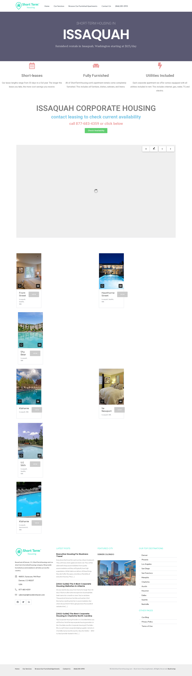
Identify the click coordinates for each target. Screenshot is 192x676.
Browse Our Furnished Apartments (83, 6)
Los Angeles (147, 564)
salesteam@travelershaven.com (32, 595)
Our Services (59, 6)
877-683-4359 (24, 589)
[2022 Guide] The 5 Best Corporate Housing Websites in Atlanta (73, 585)
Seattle (145, 600)
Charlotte (146, 582)
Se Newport (107, 409)
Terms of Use (147, 626)
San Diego (146, 568)
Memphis (145, 577)
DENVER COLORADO (106, 554)
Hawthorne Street (108, 294)
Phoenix (145, 559)
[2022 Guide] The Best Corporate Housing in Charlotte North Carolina (74, 614)
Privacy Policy (147, 622)
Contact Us (106, 6)
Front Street (22, 294)
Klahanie (24, 408)
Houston (145, 591)
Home (47, 6)
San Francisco (147, 573)
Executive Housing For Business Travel (72, 555)
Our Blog (145, 617)
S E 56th (23, 464)
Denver (145, 555)
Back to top (171, 669)
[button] (96, 130)
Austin (144, 586)
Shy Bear (23, 353)
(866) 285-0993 (121, 6)
